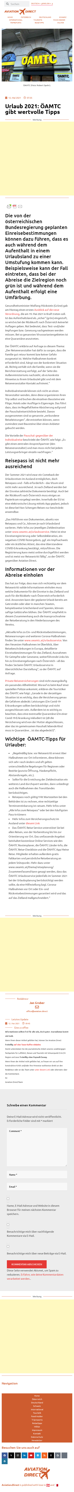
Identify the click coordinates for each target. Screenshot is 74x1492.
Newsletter (37, 1440)
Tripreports (15, 22)
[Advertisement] (37, 158)
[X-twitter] (11, 1455)
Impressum (37, 1430)
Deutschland (45, 17)
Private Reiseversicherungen (22, 680)
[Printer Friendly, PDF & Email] (14, 206)
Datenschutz (37, 1436)
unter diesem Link (42, 1069)
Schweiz (62, 17)
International (15, 20)
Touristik (38, 20)
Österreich (26, 17)
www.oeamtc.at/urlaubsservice (30, 531)
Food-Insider (59, 20)
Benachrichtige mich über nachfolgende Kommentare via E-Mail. (30, 1233)
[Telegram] (38, 1455)
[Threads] (51, 1455)
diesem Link (33, 823)
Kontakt (37, 1433)
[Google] (58, 1455)
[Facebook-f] (5, 1455)
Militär (60, 22)
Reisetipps (39, 22)
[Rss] (44, 1455)
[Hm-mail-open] (64, 1455)
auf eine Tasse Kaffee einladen (27, 1045)
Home (10, 17)
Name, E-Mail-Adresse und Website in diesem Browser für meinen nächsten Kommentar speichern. (33, 1209)
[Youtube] (31, 1455)
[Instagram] (18, 1455)
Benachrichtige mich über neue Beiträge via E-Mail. (36, 1253)
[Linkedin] (25, 1455)
